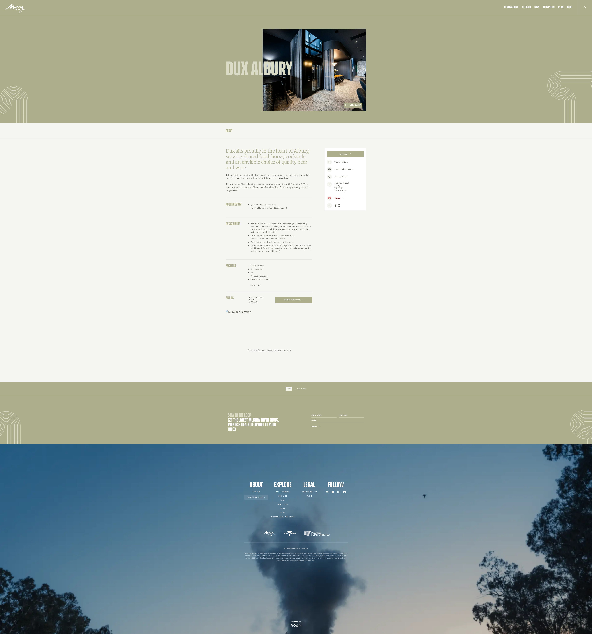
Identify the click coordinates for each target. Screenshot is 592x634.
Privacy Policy (309, 492)
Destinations (511, 7)
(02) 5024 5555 (341, 177)
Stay (536, 7)
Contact (256, 492)
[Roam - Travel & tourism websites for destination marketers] (296, 625)
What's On (549, 7)
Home (289, 389)
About (229, 131)
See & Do (526, 7)
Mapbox (253, 350)
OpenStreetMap (266, 350)
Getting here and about (283, 517)
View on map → (341, 190)
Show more (256, 285)
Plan (560, 7)
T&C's (309, 496)
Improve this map (283, 350)
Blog (569, 7)
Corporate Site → (256, 497)
